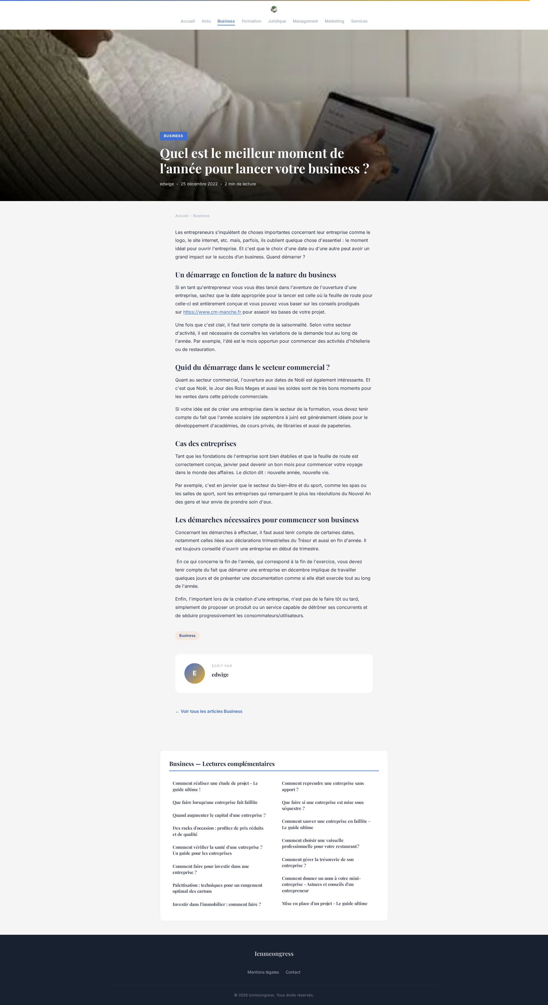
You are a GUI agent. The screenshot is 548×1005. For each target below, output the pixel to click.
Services (359, 21)
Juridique (277, 21)
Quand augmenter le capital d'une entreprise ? (219, 815)
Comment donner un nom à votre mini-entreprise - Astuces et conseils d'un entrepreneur (321, 884)
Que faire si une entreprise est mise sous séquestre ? (323, 805)
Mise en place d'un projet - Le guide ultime (325, 903)
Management (305, 21)
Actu (206, 21)
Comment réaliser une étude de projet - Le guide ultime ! (215, 786)
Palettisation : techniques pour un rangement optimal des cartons (217, 888)
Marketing (334, 21)
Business (226, 21)
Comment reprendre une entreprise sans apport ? (323, 786)
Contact (293, 972)
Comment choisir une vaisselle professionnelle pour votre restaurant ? (320, 843)
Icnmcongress (274, 953)
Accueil (188, 21)
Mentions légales (263, 972)
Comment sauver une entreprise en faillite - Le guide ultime (326, 824)
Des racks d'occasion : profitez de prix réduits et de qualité (218, 831)
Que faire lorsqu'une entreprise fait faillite (215, 802)
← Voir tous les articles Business (208, 711)
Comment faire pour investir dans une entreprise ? (211, 869)
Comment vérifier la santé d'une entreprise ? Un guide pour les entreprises (217, 850)
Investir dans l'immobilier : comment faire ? (217, 904)
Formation (251, 21)
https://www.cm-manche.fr (212, 312)
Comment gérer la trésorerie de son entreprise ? (318, 862)
